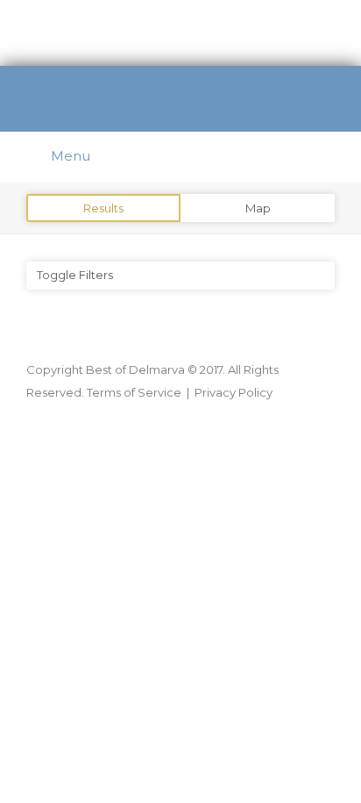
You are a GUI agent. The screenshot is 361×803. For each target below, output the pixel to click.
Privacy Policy (234, 392)
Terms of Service (134, 392)
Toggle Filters (75, 275)
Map (258, 208)
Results (103, 208)
